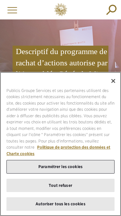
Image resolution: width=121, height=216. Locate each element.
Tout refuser (60, 185)
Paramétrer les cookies (60, 166)
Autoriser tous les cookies (60, 203)
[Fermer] (113, 81)
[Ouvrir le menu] (11, 10)
